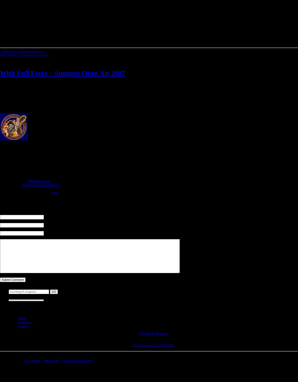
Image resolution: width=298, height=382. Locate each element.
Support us (24, 322)
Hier (54, 192)
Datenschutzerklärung (77, 361)
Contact (22, 326)
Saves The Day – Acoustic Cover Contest (24, 55)
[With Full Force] (14, 139)
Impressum (51, 361)
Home (21, 318)
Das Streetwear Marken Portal (153, 345)
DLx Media (32, 361)
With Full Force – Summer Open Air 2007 (62, 73)
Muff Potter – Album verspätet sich (22, 51)
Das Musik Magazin (153, 334)
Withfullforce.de (39, 181)
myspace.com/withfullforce (40, 185)
